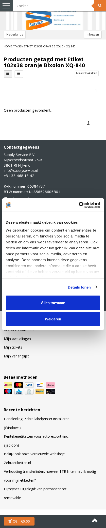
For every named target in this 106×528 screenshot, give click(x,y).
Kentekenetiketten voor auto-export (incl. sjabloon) (36, 441)
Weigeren (53, 319)
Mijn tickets (13, 347)
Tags (17, 46)
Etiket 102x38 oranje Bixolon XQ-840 (49, 46)
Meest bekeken (86, 73)
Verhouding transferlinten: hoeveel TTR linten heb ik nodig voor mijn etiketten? (50, 476)
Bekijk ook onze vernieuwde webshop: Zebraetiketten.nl (34, 458)
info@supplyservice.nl (21, 170)
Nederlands (14, 34)
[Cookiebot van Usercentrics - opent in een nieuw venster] (78, 205)
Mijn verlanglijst (16, 356)
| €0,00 (21, 521)
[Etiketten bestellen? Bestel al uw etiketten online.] (53, 15)
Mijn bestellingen (17, 338)
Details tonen (79, 287)
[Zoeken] (100, 5)
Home (8, 46)
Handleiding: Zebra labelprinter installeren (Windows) (37, 423)
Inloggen (93, 34)
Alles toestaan (53, 303)
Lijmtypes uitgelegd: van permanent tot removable (35, 493)
